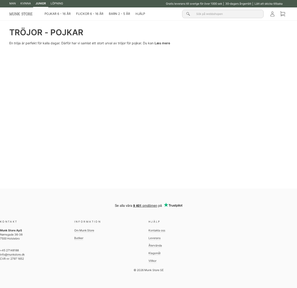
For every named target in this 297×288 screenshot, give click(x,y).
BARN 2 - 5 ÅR (119, 14)
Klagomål (154, 253)
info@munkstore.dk (12, 254)
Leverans (154, 238)
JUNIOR (41, 3)
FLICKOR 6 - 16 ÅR (89, 14)
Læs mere (162, 43)
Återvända (155, 245)
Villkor (152, 260)
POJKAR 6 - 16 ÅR (58, 14)
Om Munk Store (84, 230)
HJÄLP (140, 14)
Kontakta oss (156, 230)
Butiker (78, 238)
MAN (12, 3)
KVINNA (25, 3)
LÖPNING (57, 3)
